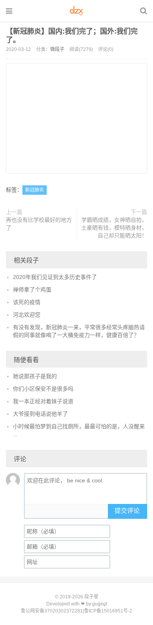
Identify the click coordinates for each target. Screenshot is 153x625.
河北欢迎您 (26, 315)
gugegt (99, 604)
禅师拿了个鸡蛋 (32, 289)
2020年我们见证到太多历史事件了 (55, 277)
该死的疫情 (26, 302)
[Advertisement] (76, 118)
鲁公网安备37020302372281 (52, 611)
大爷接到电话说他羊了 (40, 414)
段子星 (91, 597)
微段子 (57, 49)
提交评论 (127, 510)
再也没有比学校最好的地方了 (39, 224)
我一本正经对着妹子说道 (43, 401)
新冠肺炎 (34, 190)
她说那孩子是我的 (35, 376)
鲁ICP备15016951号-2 (108, 611)
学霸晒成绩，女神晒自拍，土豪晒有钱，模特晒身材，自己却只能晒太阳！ (114, 228)
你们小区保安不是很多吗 (43, 389)
